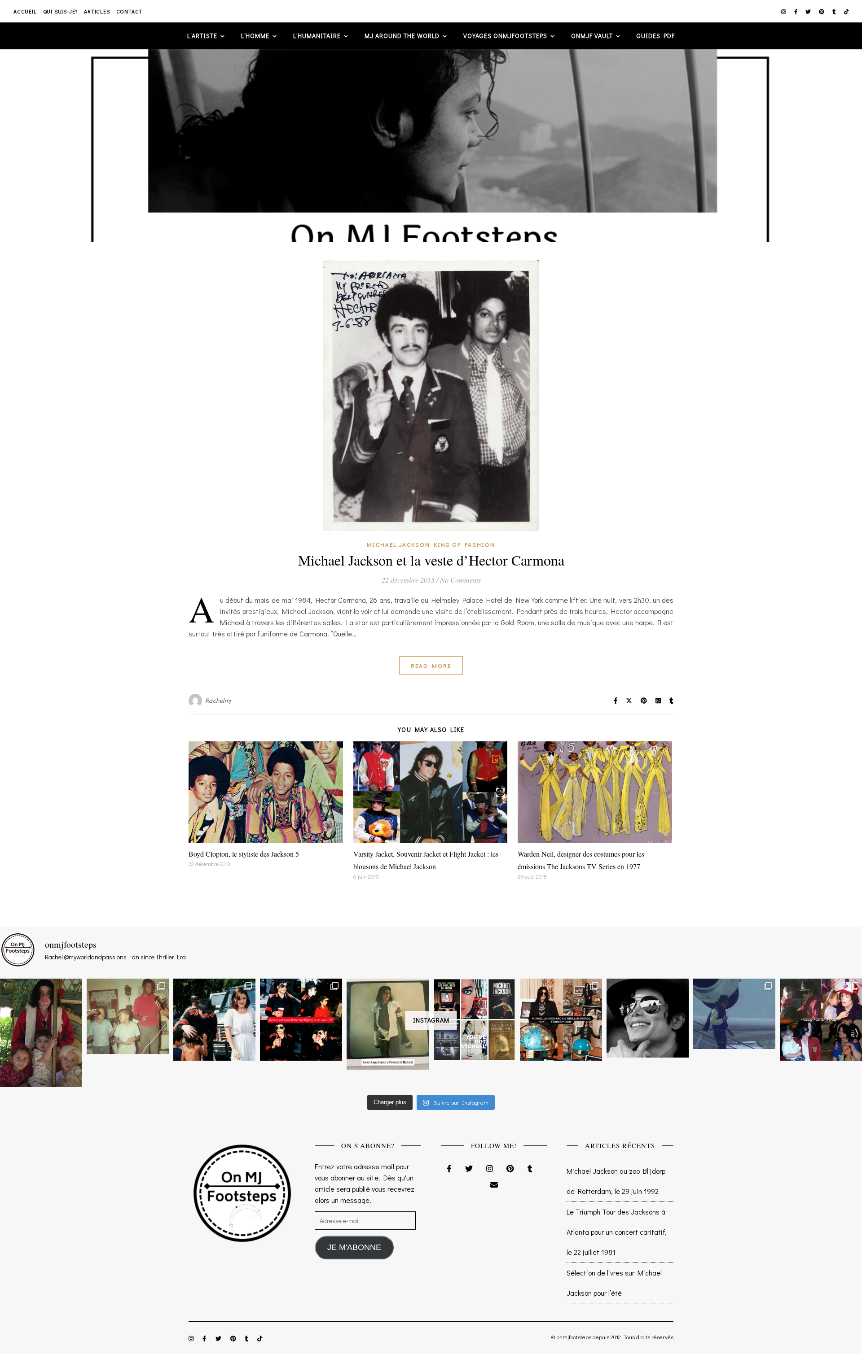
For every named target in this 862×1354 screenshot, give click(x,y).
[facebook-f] (796, 11)
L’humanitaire (317, 35)
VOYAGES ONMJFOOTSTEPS (505, 35)
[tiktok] (846, 11)
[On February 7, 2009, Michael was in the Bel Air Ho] (561, 1020)
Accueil (25, 11)
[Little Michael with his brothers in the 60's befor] (128, 1016)
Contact (129, 11)
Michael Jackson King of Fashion (431, 544)
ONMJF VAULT (592, 35)
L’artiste (202, 35)
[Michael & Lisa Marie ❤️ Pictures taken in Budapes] (214, 1020)
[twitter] (808, 11)
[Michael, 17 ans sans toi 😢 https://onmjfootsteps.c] (648, 1018)
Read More (431, 665)
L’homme (255, 35)
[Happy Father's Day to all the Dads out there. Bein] (821, 1020)
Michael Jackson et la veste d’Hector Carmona (431, 560)
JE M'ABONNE (354, 1247)
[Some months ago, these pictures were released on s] (301, 1020)
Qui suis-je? (60, 11)
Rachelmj (218, 700)
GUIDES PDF (656, 35)
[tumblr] (834, 11)
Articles (97, 11)
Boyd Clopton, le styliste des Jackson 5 (244, 853)
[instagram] (784, 11)
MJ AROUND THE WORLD (402, 35)
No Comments (460, 579)
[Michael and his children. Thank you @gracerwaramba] (41, 1033)
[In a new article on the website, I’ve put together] (474, 1020)
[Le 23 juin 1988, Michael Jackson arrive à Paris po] (734, 1014)
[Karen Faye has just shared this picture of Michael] (388, 1024)
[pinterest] (822, 11)
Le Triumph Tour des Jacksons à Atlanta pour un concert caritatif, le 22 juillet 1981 (617, 1232)
